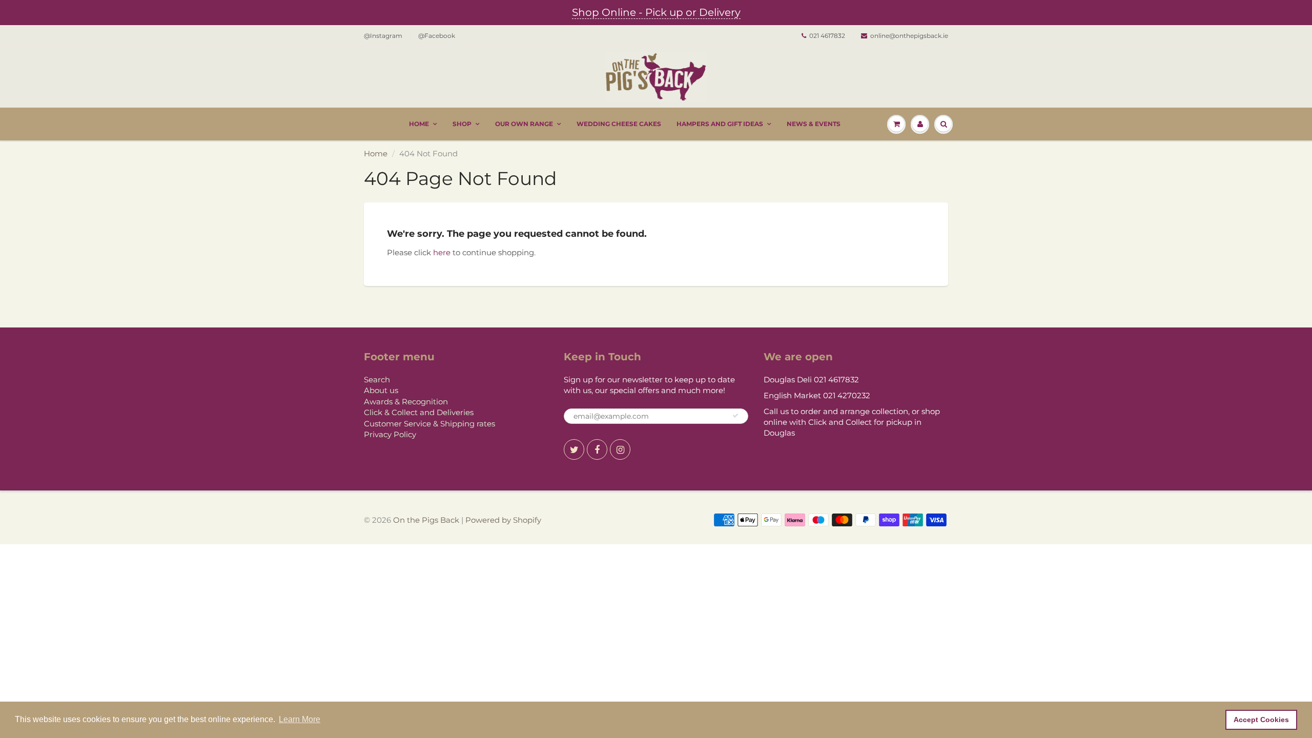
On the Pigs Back (426, 520)
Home (419, 124)
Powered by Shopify (503, 520)
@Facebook (436, 35)
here (441, 252)
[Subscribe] (735, 415)
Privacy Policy (390, 434)
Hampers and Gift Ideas (719, 124)
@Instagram (383, 35)
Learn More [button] (299, 719)
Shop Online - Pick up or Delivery (656, 12)
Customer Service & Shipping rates (429, 423)
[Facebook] (597, 449)
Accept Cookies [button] (1261, 719)
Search (377, 379)
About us (381, 390)
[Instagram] (620, 449)
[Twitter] (574, 449)
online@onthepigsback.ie (909, 35)
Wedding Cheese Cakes (619, 124)
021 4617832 (827, 35)
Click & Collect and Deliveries (419, 412)
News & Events (813, 124)
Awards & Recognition (406, 401)
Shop (462, 124)
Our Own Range (524, 124)
